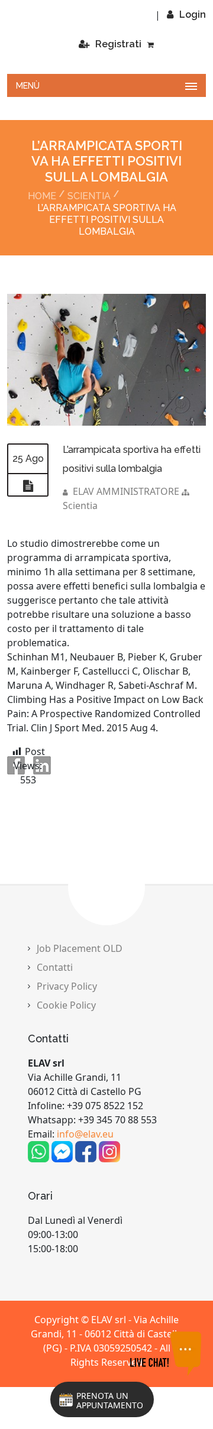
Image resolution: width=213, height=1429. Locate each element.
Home (42, 249)
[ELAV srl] (78, 41)
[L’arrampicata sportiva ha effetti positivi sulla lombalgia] (106, 411)
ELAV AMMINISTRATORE (126, 543)
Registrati (118, 96)
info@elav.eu (85, 1186)
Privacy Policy (67, 1038)
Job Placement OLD (79, 1000)
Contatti (55, 1019)
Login (192, 14)
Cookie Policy (66, 1057)
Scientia (89, 249)
